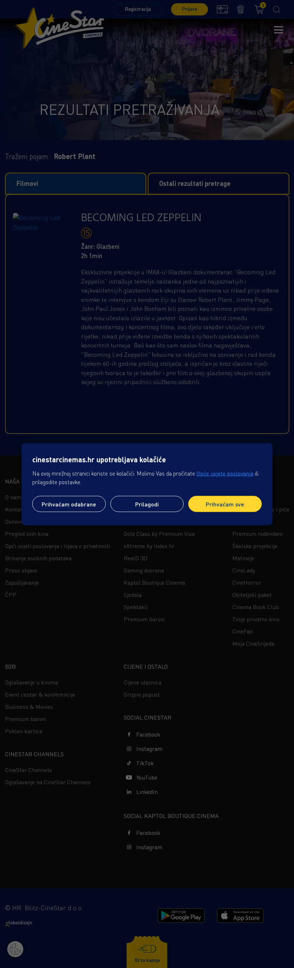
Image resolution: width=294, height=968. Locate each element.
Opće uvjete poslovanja (224, 473)
